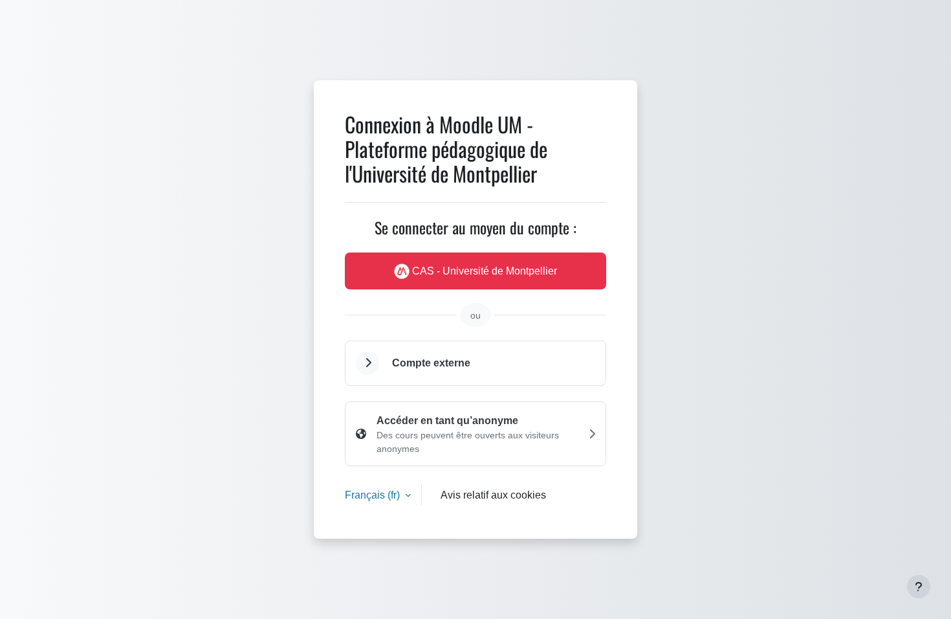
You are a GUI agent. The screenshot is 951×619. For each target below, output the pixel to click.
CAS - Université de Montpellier (483, 271)
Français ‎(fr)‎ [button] (373, 495)
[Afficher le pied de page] (918, 586)
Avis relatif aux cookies (493, 495)
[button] (367, 363)
